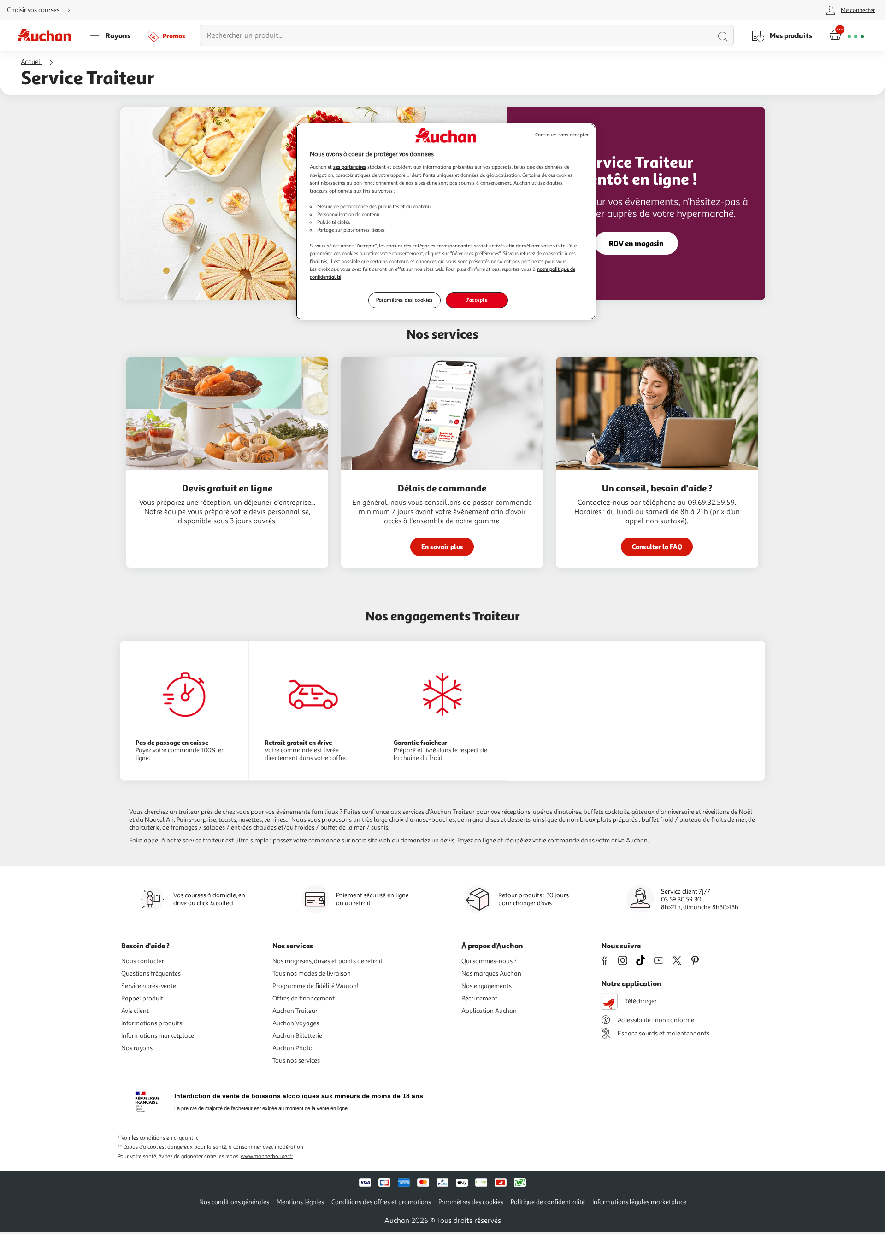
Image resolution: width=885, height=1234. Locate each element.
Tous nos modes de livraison (311, 973)
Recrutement (479, 998)
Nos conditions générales (234, 1202)
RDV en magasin (636, 243)
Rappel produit (142, 998)
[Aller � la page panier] (846, 35)
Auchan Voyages (295, 1023)
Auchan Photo (292, 1048)
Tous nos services (296, 1060)
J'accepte (476, 300)
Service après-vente (148, 986)
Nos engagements (486, 986)
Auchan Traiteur (295, 1011)
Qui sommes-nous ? (489, 961)
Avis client (135, 1011)
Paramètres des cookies (404, 300)
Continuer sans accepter (562, 135)
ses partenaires (349, 167)
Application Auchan (489, 1011)
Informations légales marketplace (639, 1202)
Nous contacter (142, 961)
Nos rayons (137, 1048)
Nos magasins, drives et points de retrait (327, 961)
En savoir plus (442, 546)
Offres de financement (303, 998)
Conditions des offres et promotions (381, 1202)
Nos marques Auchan (491, 973)
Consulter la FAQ (657, 546)
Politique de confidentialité (548, 1202)
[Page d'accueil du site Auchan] (47, 35)
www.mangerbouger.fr (267, 1156)
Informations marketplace (157, 1036)
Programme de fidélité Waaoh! (315, 986)
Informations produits (151, 1023)
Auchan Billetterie (297, 1036)
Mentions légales (300, 1202)
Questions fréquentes (151, 973)
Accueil (31, 62)
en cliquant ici (183, 1138)
